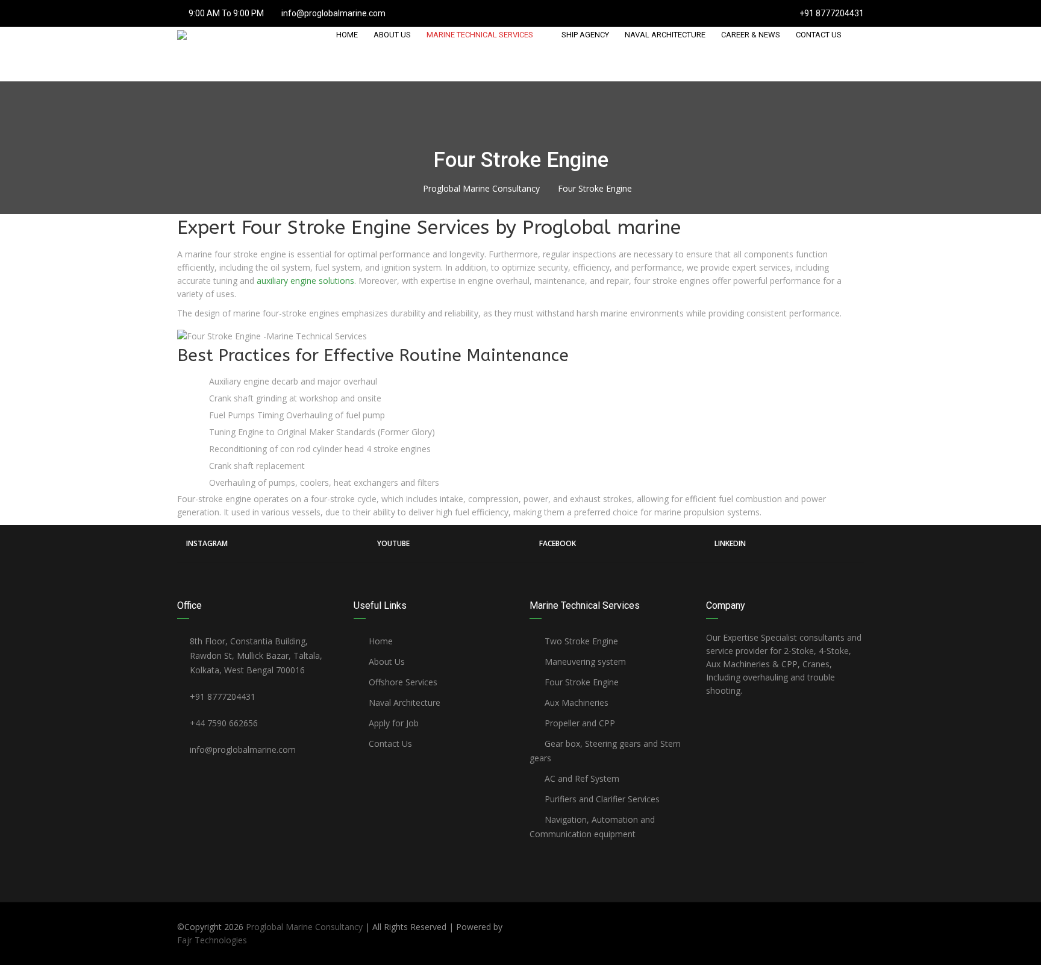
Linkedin (730, 543)
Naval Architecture (403, 702)
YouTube (393, 543)
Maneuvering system (584, 661)
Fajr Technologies (212, 940)
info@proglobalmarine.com (333, 13)
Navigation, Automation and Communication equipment (592, 827)
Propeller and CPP (578, 723)
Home (379, 641)
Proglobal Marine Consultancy (304, 926)
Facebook (557, 543)
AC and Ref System (580, 778)
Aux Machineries (575, 702)
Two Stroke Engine (580, 641)
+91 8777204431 (831, 13)
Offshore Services (401, 682)
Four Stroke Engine (580, 682)
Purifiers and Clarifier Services (601, 799)
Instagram (207, 543)
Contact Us (389, 743)
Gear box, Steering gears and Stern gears (605, 751)
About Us (385, 661)
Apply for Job (392, 723)
